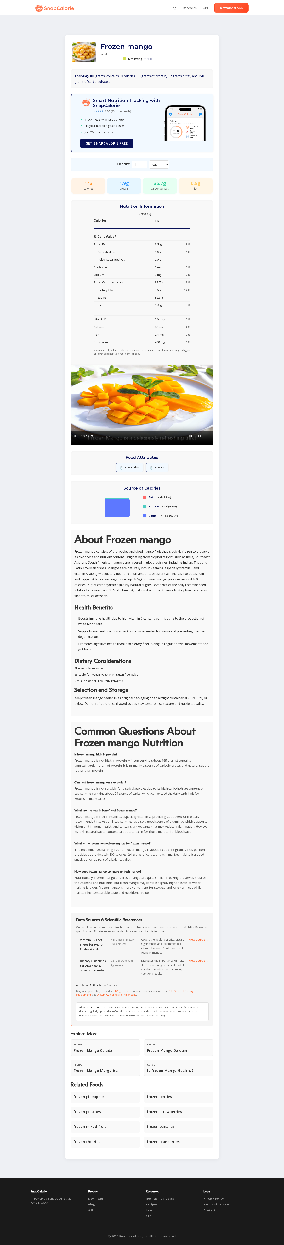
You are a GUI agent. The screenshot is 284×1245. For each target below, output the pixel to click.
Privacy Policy (213, 1198)
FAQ (149, 1216)
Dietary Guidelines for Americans (116, 994)
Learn (150, 1210)
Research (190, 8)
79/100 (148, 59)
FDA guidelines (122, 991)
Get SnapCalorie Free (107, 143)
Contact (209, 1210)
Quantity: (122, 164)
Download (95, 1198)
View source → (199, 939)
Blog (173, 8)
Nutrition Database (160, 1198)
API (205, 8)
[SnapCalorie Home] (55, 8)
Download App (231, 8)
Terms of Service (216, 1204)
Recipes (151, 1204)
